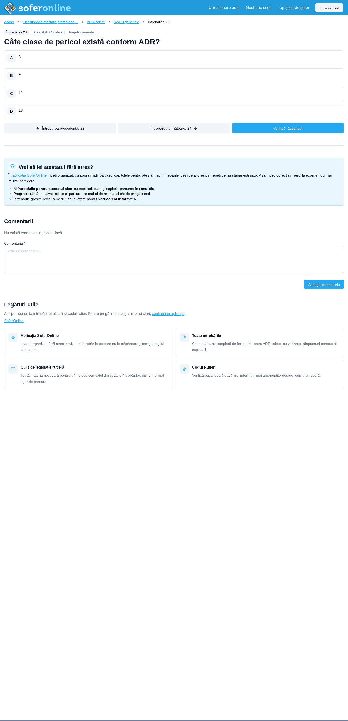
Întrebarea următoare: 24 (171, 128)
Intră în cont (329, 8)
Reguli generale (126, 22)
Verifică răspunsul (288, 128)
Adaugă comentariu (324, 285)
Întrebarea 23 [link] (159, 22)
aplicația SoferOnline (29, 175)
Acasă (9, 22)
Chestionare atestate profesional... (50, 22)
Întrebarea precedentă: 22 (63, 128)
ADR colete (96, 22)
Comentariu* (14, 243)
